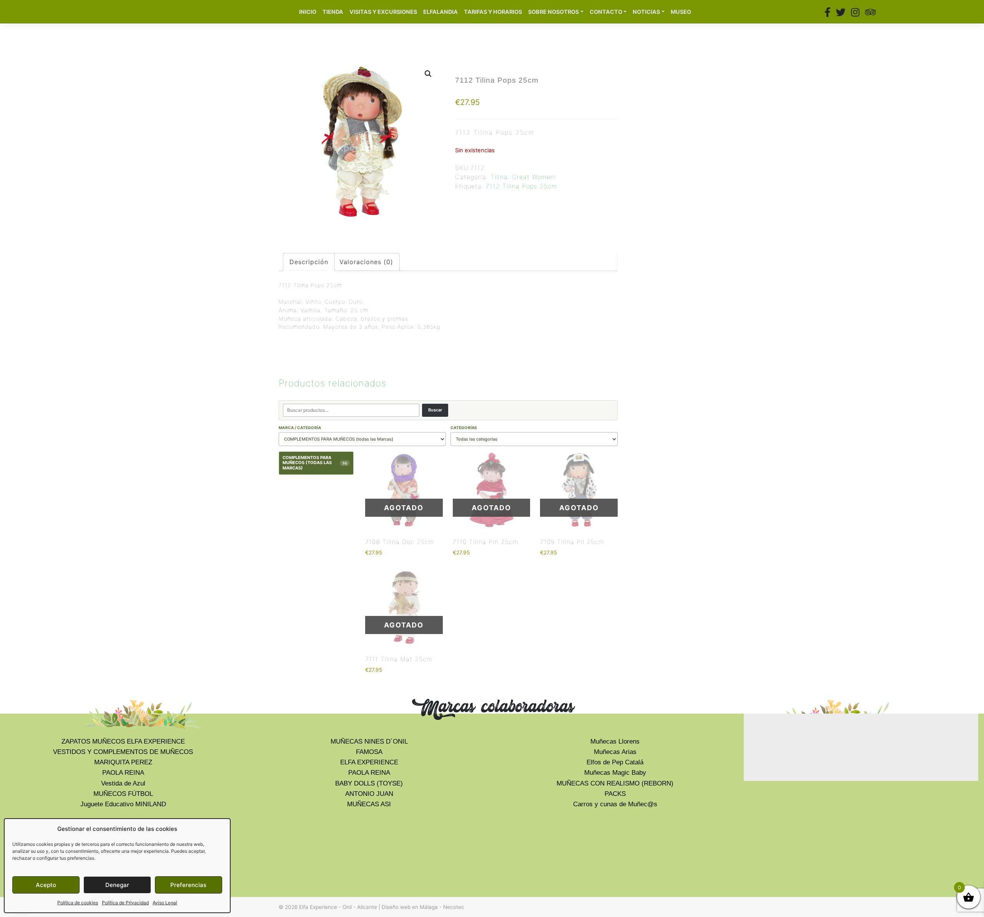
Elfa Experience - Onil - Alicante (338, 907)
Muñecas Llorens (615, 741)
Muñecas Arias (615, 752)
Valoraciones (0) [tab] (366, 262)
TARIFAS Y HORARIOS (493, 11)
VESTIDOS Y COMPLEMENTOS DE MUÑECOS (123, 752)
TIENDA (332, 11)
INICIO (307, 11)
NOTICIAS (646, 11)
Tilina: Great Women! (523, 177)
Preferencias (188, 885)
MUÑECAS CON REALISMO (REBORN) (615, 783)
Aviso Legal (165, 902)
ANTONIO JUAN (369, 793)
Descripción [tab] (308, 262)
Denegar (117, 885)
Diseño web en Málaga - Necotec (423, 907)
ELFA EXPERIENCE (369, 762)
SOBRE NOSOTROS (553, 11)
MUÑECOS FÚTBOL (123, 793)
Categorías (463, 427)
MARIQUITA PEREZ (123, 762)
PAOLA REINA (123, 772)
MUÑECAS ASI (369, 804)
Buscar (435, 410)
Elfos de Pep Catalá (615, 762)
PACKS (615, 793)
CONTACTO (606, 11)
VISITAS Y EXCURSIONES (383, 11)
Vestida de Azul (123, 783)
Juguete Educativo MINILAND (123, 804)
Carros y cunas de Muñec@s (615, 804)
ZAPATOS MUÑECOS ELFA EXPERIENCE (123, 741)
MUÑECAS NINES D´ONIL (369, 741)
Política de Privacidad (125, 902)
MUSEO (681, 11)
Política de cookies (77, 902)
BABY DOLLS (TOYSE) (369, 783)
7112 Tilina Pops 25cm (521, 186)
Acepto (46, 885)
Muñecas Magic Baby (615, 772)
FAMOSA (369, 752)
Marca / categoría (300, 427)
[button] (428, 74)
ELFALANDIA (440, 11)
